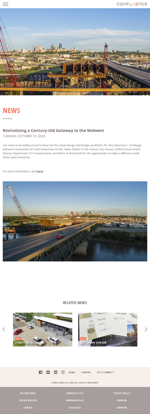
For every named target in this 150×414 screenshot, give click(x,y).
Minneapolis (75, 400)
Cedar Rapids (28, 400)
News (72, 372)
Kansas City (75, 393)
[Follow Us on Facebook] (39, 373)
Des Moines (28, 393)
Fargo (28, 407)
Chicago (75, 407)
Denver (122, 407)
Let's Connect (105, 372)
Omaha (122, 400)
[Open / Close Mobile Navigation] (8, 4)
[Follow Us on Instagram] (62, 373)
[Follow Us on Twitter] (47, 373)
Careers (86, 372)
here (40, 171)
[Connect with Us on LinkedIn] (54, 373)
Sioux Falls (122, 393)
